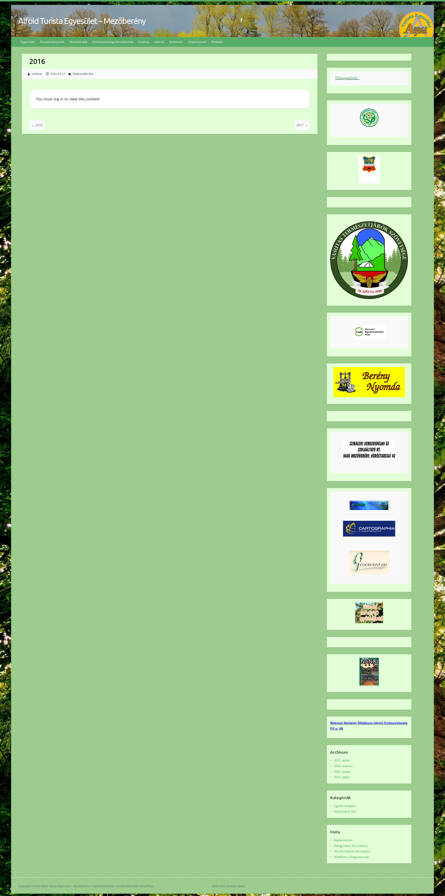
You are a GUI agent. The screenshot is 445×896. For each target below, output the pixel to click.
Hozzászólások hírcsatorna (352, 851)
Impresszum (197, 42)
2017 (302, 125)
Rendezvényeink (52, 42)
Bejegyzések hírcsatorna (350, 846)
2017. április (342, 760)
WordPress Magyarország (351, 857)
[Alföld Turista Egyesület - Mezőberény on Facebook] (241, 20)
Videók (159, 42)
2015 (37, 125)
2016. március (343, 766)
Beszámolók (78, 42)
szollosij (37, 74)
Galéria (143, 42)
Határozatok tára (83, 74)
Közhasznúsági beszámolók (112, 42)
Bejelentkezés (343, 840)
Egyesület (28, 42)
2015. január (342, 771)
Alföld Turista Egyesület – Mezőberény (82, 20)
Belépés (217, 42)
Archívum (176, 42)
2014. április (342, 777)
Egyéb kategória (345, 806)
